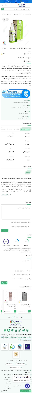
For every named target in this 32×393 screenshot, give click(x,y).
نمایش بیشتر (5, 195)
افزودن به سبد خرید (25, 391)
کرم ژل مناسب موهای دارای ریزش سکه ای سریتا (11, 305)
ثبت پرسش (5, 231)
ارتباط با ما (10, 317)
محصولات (22, 317)
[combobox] (17, 9)
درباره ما (16, 317)
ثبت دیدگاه (4, 283)
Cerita (29, 51)
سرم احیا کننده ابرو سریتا (26, 304)
